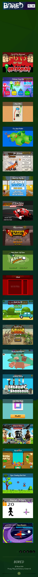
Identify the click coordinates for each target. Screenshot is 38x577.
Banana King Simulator (17, 351)
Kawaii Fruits (18, 450)
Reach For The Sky (17, 178)
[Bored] (13, 7)
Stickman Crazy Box (18, 79)
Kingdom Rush (18, 327)
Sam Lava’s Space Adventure (18, 525)
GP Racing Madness (18, 203)
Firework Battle (18, 228)
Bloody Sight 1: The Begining (18, 500)
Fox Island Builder (18, 129)
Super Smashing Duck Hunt (18, 475)
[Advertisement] (19, 31)
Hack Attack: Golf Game (18, 252)
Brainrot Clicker (17, 426)
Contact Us (28, 569)
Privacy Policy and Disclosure (15, 569)
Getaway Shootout (18, 376)
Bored (18, 566)
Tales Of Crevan (17, 153)
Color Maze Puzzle (17, 401)
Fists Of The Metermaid (18, 54)
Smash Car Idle (17, 302)
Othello (18, 277)
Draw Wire (17, 104)
